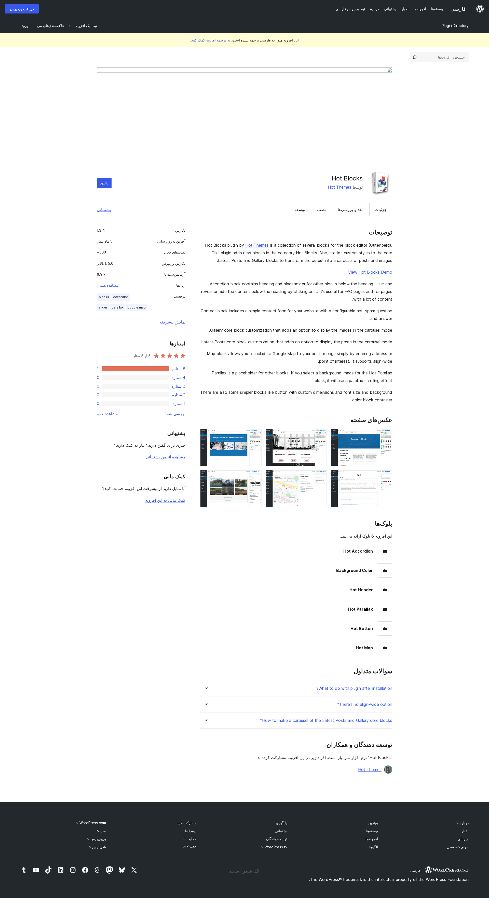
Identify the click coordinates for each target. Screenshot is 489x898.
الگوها (373, 847)
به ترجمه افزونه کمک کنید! (210, 40)
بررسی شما (175, 413)
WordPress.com (90, 823)
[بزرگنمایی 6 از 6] (254, 477)
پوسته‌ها (372, 831)
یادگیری (281, 823)
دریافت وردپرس (22, 9)
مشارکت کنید (187, 823)
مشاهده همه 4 (107, 285)
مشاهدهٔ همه (107, 413)
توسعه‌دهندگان (276, 839)
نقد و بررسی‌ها (350, 209)
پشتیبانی (104, 209)
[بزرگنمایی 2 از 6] (319, 435)
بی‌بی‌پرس (96, 839)
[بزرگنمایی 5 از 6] (319, 477)
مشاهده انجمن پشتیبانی (165, 456)
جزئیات (381, 209)
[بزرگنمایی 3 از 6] (254, 435)
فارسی (415, 870)
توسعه (299, 209)
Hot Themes (339, 187)
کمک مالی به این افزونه (165, 500)
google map (136, 307)
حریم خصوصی (458, 847)
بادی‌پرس (97, 847)
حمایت (189, 839)
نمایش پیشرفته (172, 322)
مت (101, 831)
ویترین (373, 823)
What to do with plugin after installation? (354, 688)
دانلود (104, 183)
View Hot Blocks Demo (370, 272)
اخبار (465, 831)
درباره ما (462, 823)
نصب (321, 209)
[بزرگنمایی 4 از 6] (385, 477)
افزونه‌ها (371, 839)
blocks (104, 297)
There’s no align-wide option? (364, 704)
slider (103, 307)
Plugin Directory (455, 25)
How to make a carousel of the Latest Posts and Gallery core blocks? (326, 720)
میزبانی (463, 839)
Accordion (121, 297)
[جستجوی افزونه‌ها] (415, 57)
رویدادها (191, 831)
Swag (190, 847)
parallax (117, 307)
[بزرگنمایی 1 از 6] (385, 435)
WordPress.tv (273, 847)
